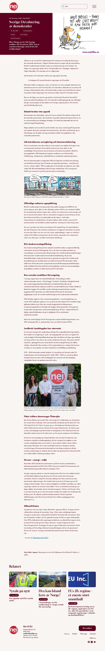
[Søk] (63, 6)
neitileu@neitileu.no (30, 633)
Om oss (66, 634)
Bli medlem (87, 628)
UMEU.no (93, 638)
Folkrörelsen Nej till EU (40, 538)
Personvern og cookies (30, 637)
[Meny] (94, 6)
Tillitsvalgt (83, 634)
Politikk (74, 634)
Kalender (93, 634)
